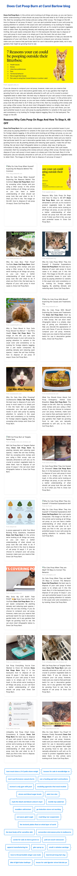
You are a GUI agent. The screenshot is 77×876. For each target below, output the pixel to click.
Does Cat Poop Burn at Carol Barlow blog (38, 6)
